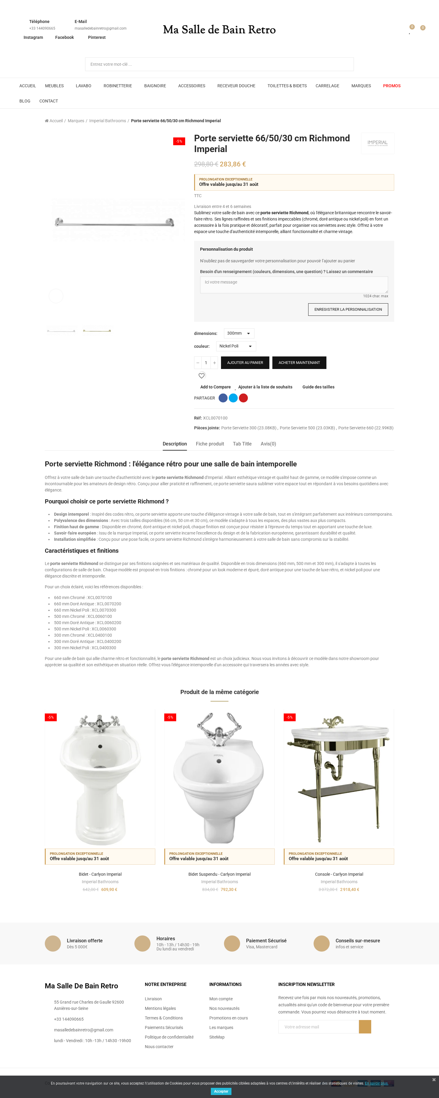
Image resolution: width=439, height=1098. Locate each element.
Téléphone (39, 21)
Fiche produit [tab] (210, 444)
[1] (365, 1026)
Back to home (382, 121)
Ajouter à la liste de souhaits (265, 387)
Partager (223, 397)
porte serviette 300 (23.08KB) (249, 427)
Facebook (64, 37)
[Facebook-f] (280, 1038)
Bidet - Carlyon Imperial (100, 874)
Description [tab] (175, 444)
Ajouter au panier (245, 362)
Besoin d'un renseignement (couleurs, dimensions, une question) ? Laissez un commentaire (286, 271)
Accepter (221, 1091)
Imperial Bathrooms (100, 881)
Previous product (374, 121)
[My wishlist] (410, 30)
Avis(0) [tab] (268, 444)
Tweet (233, 397)
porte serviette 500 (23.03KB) (308, 427)
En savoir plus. (377, 1083)
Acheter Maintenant (299, 362)
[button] (28, 805)
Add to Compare (215, 387)
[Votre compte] (401, 30)
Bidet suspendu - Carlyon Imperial (219, 874)
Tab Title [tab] (242, 444)
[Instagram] (305, 1038)
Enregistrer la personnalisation (348, 309)
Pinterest (97, 37)
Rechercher (344, 64)
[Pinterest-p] (293, 1038)
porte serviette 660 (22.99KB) (366, 427)
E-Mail (81, 21)
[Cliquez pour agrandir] (56, 296)
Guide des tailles (318, 387)
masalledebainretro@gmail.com (101, 28)
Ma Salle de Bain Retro (219, 30)
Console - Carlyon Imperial (339, 874)
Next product (389, 121)
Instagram (33, 37)
